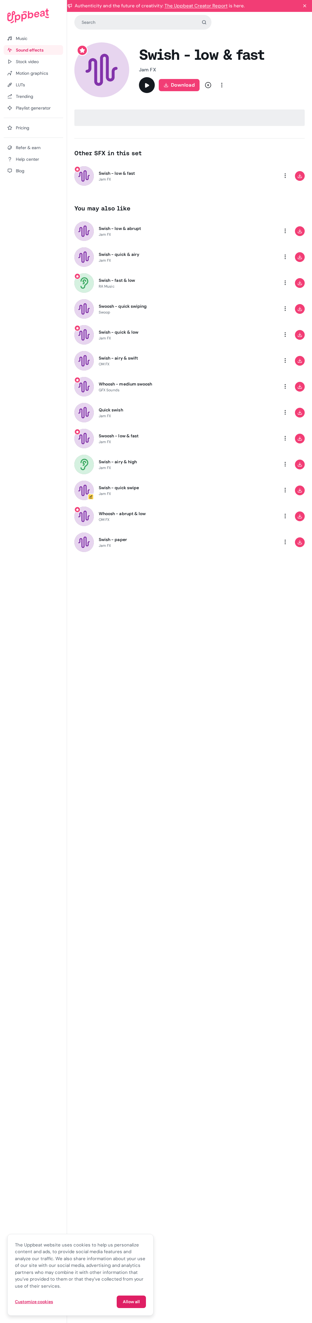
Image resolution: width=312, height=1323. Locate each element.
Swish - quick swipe (119, 487)
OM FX (104, 364)
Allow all (131, 1301)
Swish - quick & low (118, 332)
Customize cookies (34, 1301)
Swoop (104, 312)
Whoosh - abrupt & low (122, 513)
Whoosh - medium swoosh (125, 384)
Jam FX (147, 69)
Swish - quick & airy (119, 254)
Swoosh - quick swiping (123, 306)
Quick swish (111, 410)
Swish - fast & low (117, 280)
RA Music (107, 286)
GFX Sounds (109, 390)
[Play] (147, 85)
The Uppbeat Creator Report (196, 6)
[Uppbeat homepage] (33, 16)
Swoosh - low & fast (119, 436)
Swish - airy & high (118, 461)
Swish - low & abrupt (120, 228)
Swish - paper (113, 539)
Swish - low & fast (117, 173)
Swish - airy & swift (118, 358)
